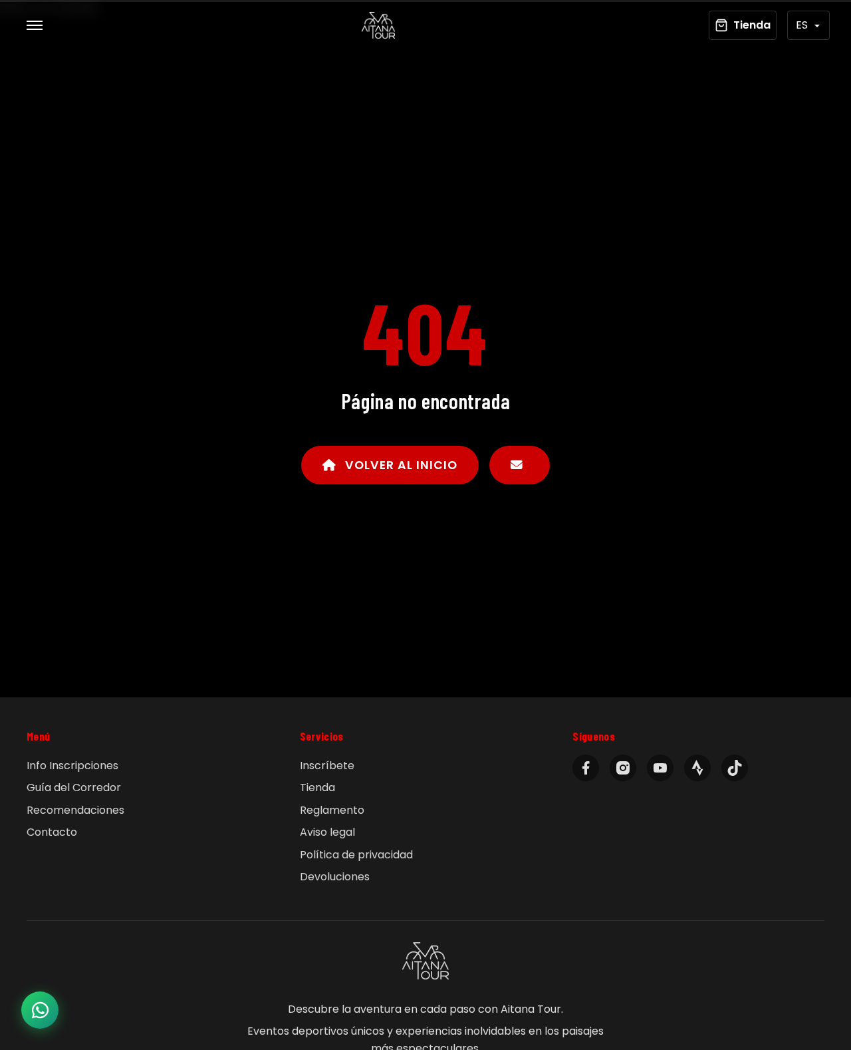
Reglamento (332, 810)
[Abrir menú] (34, 25)
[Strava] (697, 768)
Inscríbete (327, 765)
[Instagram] (623, 768)
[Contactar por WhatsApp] (40, 1010)
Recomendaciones (75, 810)
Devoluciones (335, 876)
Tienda (317, 787)
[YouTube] (660, 768)
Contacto (52, 832)
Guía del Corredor (74, 787)
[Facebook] (585, 768)
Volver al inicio (399, 465)
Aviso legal (327, 832)
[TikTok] (734, 768)
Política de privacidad (356, 854)
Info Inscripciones (72, 765)
